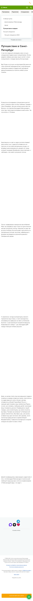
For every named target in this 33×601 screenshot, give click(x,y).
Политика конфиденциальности (16, 567)
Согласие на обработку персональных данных (16, 565)
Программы (5, 12)
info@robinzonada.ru (26, 570)
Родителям (15, 12)
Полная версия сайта (16, 596)
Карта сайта (16, 574)
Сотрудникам (25, 12)
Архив (6, 25)
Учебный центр (7, 19)
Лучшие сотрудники (9, 32)
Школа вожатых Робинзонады (13, 22)
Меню (5, 7)
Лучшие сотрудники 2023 (11, 35)
